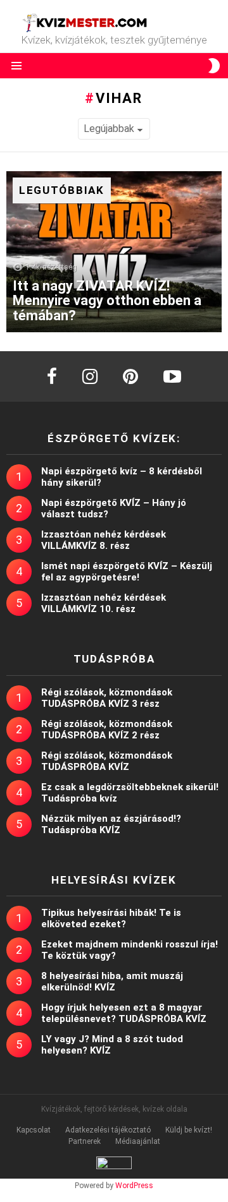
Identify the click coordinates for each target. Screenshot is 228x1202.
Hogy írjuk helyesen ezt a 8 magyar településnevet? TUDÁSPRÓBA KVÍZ (123, 1013)
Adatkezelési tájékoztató (108, 1130)
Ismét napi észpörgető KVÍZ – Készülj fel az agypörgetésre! (126, 571)
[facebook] (52, 376)
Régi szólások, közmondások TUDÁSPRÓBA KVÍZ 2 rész (106, 729)
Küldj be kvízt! (188, 1130)
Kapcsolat (33, 1130)
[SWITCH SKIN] (214, 65)
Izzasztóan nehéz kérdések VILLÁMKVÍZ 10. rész (103, 603)
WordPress (134, 1185)
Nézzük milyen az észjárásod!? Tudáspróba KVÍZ (111, 824)
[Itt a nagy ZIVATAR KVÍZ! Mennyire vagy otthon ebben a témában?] (114, 251)
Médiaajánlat (137, 1141)
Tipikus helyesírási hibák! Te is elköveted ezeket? (111, 918)
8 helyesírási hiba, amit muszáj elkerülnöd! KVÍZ (112, 981)
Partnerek (84, 1141)
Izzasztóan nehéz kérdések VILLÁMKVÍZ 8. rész (103, 540)
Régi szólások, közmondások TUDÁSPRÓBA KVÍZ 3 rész (106, 698)
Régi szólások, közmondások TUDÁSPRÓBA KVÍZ (106, 761)
